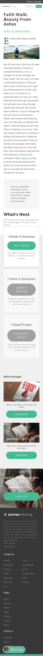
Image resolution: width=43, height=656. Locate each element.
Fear (6, 586)
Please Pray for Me (21, 335)
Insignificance (28, 573)
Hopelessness (28, 565)
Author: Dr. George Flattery (17, 31)
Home (6, 599)
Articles (7, 607)
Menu (39, 6)
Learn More (21, 414)
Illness (25, 569)
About (6, 625)
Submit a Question (21, 289)
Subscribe (22, 455)
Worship (7, 620)
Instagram (8, 646)
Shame (26, 582)
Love (25, 578)
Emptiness (8, 582)
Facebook (8, 637)
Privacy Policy (9, 543)
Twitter (7, 641)
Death (6, 573)
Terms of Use (9, 546)
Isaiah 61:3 (26, 158)
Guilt (25, 560)
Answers (7, 603)
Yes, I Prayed (21, 245)
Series (6, 612)
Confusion (8, 569)
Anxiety (7, 560)
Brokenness (8, 565)
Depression (8, 578)
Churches (7, 616)
